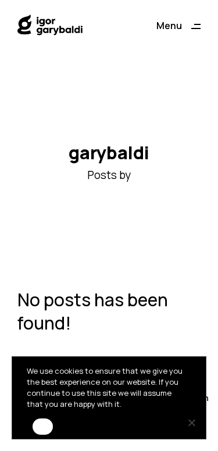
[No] (191, 422)
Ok (42, 431)
